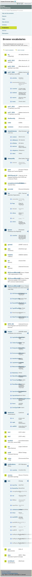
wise (9, 555)
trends (14, 101)
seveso (10, 475)
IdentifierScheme (15, 358)
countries (14, 88)
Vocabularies (5, 27)
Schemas (4, 24)
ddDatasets (15, 140)
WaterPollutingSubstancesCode (15, 317)
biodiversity (11, 118)
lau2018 (10, 440)
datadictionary (12, 131)
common (10, 127)
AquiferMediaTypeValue (15, 337)
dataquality (11, 158)
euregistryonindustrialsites (13, 183)
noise (9, 458)
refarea (14, 213)
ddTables (14, 143)
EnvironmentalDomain (15, 353)
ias (9, 260)
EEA (9, 1)
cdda (9, 122)
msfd (9, 452)
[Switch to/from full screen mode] (22, 4)
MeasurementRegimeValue (15, 366)
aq (8, 54)
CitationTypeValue (15, 342)
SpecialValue (15, 395)
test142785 (15, 517)
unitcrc (14, 221)
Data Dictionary (14, 10)
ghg (9, 249)
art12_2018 (11, 66)
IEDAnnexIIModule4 (13, 286)
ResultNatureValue (15, 384)
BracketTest (15, 488)
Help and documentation (8, 13)
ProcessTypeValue (15, 380)
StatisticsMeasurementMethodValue (15, 398)
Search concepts (21, 50)
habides (10, 254)
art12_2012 (11, 60)
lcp (9, 446)
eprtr (9, 169)
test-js (13, 512)
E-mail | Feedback (6, 571)
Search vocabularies (9, 50)
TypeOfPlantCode (15, 308)
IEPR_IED (11, 324)
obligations (15, 150)
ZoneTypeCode (15, 407)
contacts (14, 137)
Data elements (5, 22)
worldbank (11, 561)
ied (9, 266)
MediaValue (15, 372)
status (13, 153)
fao (9, 193)
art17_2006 (11, 72)
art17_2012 (11, 106)
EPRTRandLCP (12, 175)
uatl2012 (14, 426)
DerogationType (15, 298)
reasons (14, 97)
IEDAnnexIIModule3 (13, 278)
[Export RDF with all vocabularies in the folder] (27, 74)
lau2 (9, 436)
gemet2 (10, 244)
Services (4, 30)
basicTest (14, 485)
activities (14, 78)
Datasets (4, 16)
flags (13, 203)
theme (13, 403)
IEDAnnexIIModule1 (13, 272)
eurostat (10, 189)
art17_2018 (11, 112)
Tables (3, 19)
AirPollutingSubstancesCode (15, 293)
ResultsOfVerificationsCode (15, 303)
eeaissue (14, 146)
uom (9, 549)
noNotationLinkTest (15, 509)
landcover (11, 412)
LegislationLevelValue (15, 362)
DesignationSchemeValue (15, 348)
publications (12, 464)
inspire (10, 331)
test (9, 481)
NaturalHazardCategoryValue (15, 376)
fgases (10, 229)
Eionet (8, 10)
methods (14, 92)
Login (19, 3)
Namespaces (5, 33)
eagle (13, 422)
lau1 (9, 432)
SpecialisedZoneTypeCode (15, 391)
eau (13, 495)
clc (13, 418)
